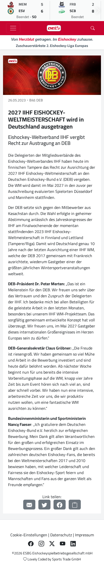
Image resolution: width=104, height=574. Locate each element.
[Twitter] (44, 504)
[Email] (29, 504)
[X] (52, 544)
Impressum (84, 535)
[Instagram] (41, 544)
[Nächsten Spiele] (98, 10)
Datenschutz (61, 535)
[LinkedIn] (73, 544)
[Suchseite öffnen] (92, 28)
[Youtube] (62, 544)
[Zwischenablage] (75, 504)
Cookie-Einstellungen (28, 535)
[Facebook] (60, 504)
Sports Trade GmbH (66, 559)
